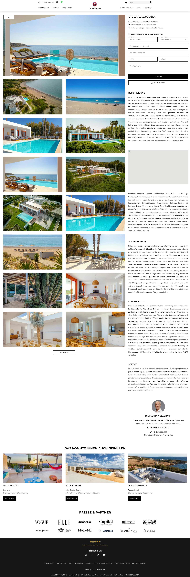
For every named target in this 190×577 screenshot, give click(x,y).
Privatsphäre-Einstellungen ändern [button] (99, 563)
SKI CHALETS (67, 8)
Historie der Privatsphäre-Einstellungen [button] (130, 563)
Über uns (148, 8)
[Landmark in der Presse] (62, 526)
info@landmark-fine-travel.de (111, 575)
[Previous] (5, 45)
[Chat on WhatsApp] (61, 2)
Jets (138, 8)
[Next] (122, 45)
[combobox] (139, 2)
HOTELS (55, 8)
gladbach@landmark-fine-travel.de (159, 435)
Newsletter (79, 563)
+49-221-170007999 (159, 432)
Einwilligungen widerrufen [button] (95, 570)
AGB (70, 563)
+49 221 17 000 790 (47, 2)
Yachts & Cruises (126, 8)
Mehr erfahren (9, 498)
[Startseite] (95, 5)
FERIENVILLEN (43, 8)
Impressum (49, 563)
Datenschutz (61, 563)
